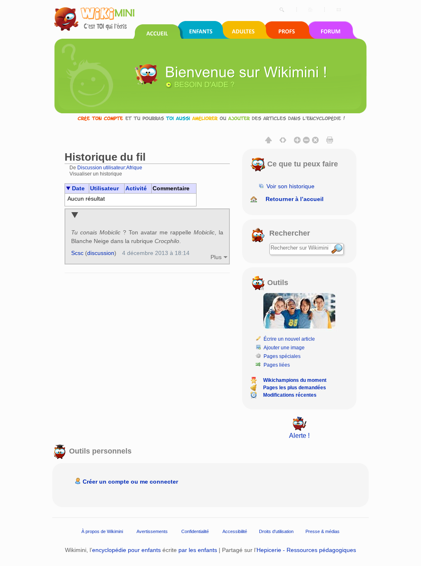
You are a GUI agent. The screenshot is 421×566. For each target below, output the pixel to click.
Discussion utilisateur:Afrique (109, 167)
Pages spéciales (282, 356)
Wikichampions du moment (294, 380)
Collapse (74, 215)
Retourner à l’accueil (295, 199)
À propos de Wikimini (102, 531)
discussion (100, 253)
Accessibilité (234, 531)
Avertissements (152, 531)
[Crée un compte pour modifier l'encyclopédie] (210, 118)
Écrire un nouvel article (289, 339)
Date (78, 188)
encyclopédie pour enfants (126, 550)
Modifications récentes (290, 395)
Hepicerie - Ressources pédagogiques (306, 550)
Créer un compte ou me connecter (130, 481)
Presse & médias (322, 531)
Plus (216, 257)
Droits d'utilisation (276, 531)
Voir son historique (290, 186)
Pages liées (277, 365)
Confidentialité (195, 531)
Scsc (77, 253)
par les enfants (197, 550)
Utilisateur (104, 188)
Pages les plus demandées (294, 388)
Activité (136, 188)
